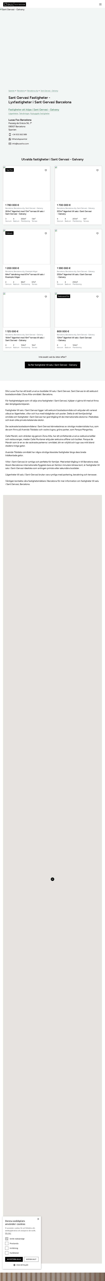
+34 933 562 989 (19, 134)
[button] (46, 183)
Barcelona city (32, 91)
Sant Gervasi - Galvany (49, 91)
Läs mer (8, 1233)
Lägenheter (13, 113)
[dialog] (22, 1242)
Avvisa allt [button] (31, 1259)
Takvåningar (24, 113)
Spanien (11, 91)
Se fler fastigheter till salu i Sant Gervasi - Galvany (52, 365)
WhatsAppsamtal (19, 139)
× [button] (38, 1219)
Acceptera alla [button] (14, 1259)
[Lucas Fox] (14, 4)
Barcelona (21, 91)
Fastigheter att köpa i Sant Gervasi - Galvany (33, 109)
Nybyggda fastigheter (40, 113)
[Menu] (100, 4)
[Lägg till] (46, 170)
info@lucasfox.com (20, 144)
